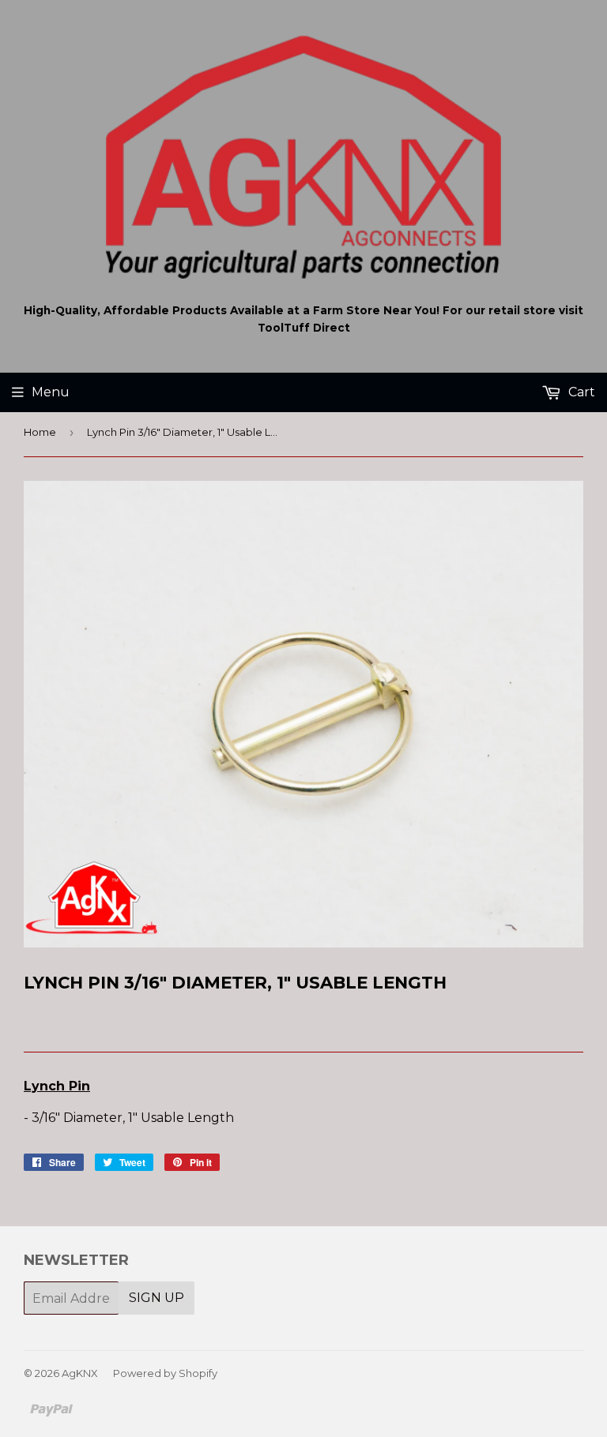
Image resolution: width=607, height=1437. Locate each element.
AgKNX (80, 1373)
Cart (580, 392)
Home (40, 432)
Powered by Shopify (165, 1373)
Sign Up (156, 1297)
